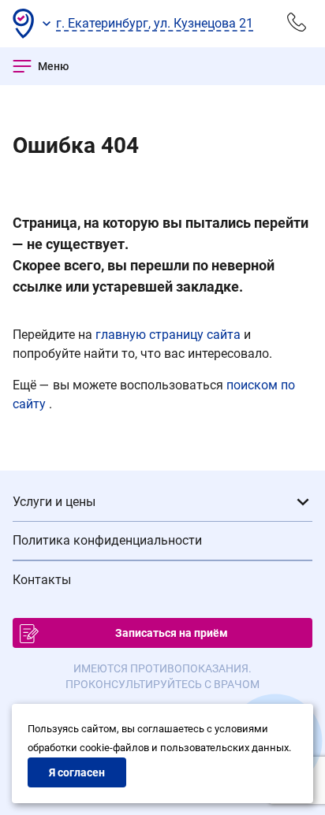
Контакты (42, 579)
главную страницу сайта (169, 334)
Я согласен (77, 772)
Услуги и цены (54, 501)
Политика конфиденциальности (107, 540)
